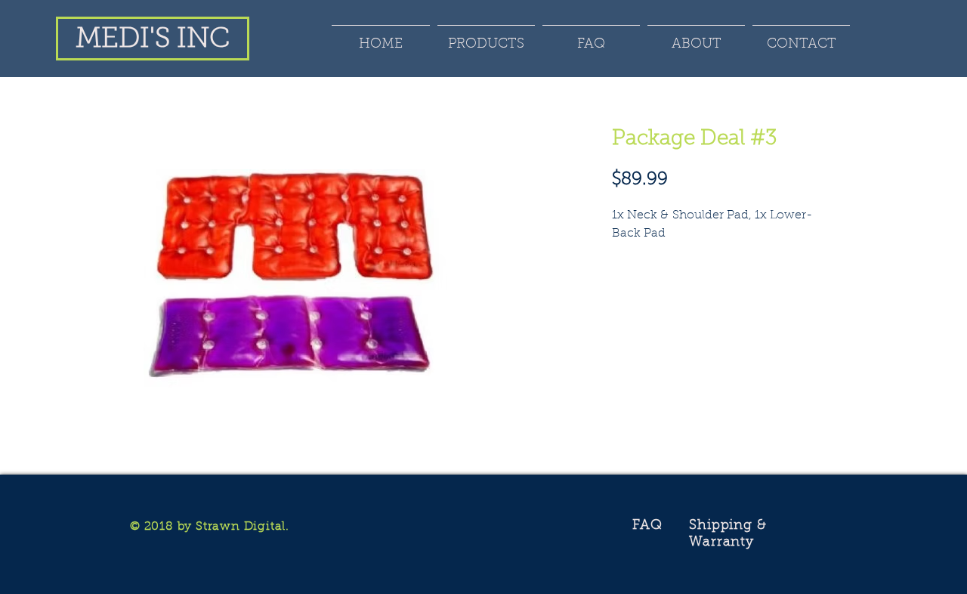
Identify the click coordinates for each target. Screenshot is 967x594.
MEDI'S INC (153, 40)
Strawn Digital (241, 527)
